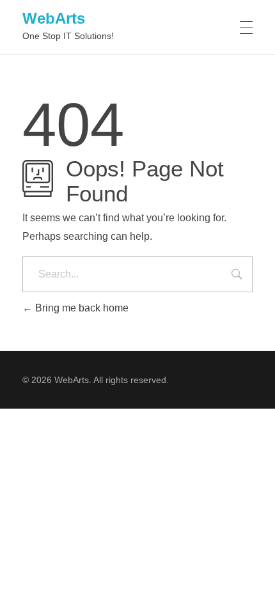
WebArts (53, 18)
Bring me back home (81, 307)
